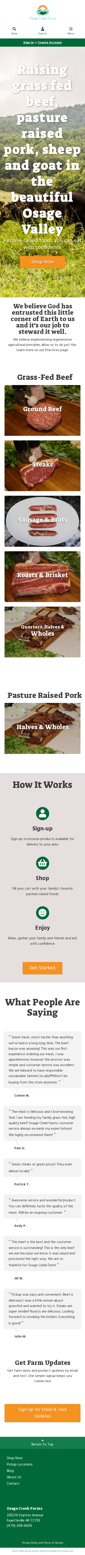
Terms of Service (53, 1543)
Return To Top (42, 1445)
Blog (10, 1471)
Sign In (42, 33)
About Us (14, 1477)
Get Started (42, 968)
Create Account (50, 42)
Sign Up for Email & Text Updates (42, 1413)
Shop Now (42, 262)
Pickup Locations (20, 1465)
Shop (14, 33)
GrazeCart (67, 1551)
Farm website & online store (29, 1551)
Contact (13, 1484)
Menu (71, 33)
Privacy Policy (30, 1543)
